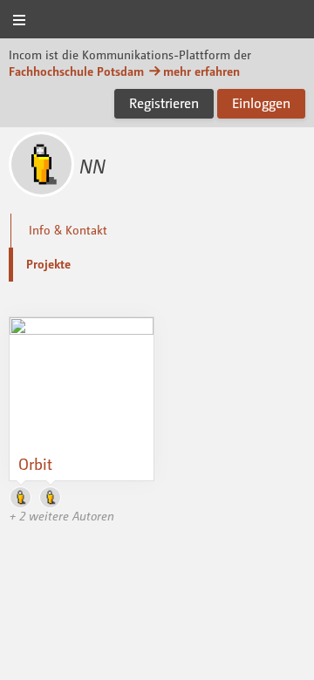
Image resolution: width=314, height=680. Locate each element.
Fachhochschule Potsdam (76, 71)
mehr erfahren (201, 71)
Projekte (48, 263)
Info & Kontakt (68, 229)
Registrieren (164, 103)
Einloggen (261, 103)
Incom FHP (157, 20)
